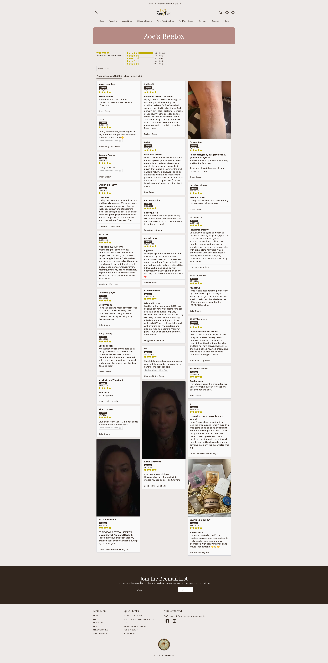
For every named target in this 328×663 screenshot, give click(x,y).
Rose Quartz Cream (153, 230)
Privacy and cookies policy (135, 626)
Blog (95, 626)
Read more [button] (150, 128)
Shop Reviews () (133, 76)
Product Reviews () (109, 76)
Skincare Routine (100, 630)
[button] (221, 12)
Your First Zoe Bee (101, 633)
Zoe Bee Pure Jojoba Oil (201, 267)
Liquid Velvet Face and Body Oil (204, 453)
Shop (95, 615)
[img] (108, 52)
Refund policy (130, 633)
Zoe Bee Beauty (167, 655)
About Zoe (97, 619)
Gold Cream (149, 192)
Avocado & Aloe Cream (109, 146)
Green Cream (105, 111)
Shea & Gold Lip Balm (200, 360)
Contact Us (98, 623)
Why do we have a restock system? (139, 619)
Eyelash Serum (151, 134)
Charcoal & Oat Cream (109, 226)
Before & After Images (133, 615)
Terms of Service (131, 630)
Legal (126, 623)
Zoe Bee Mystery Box (199, 552)
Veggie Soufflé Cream (109, 284)
